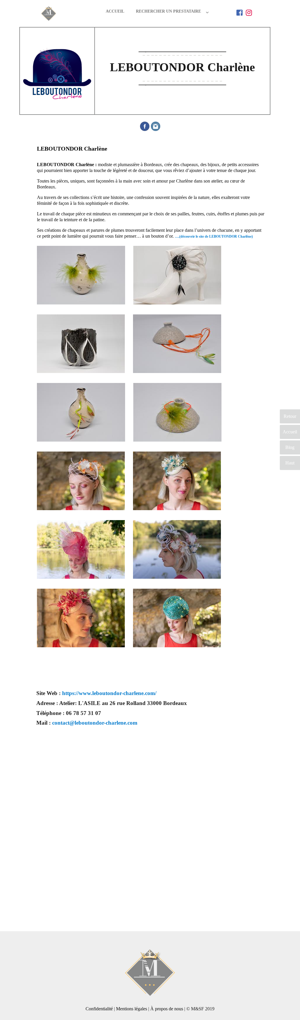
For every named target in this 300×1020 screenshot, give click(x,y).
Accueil (115, 11)
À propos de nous (166, 1008)
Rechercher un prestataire (168, 11)
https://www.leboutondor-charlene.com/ (109, 693)
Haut (289, 462)
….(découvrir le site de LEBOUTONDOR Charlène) (214, 236)
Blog (289, 447)
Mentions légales (131, 1008)
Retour (290, 416)
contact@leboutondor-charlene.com (94, 723)
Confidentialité (99, 1008)
